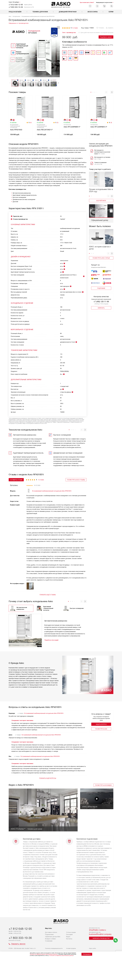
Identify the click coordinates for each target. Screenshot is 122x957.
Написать (101, 308)
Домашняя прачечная (67, 12)
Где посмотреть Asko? (87, 2)
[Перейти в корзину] (104, 6)
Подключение (49, 934)
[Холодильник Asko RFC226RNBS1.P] (101, 107)
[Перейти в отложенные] (90, 6)
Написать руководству (101, 938)
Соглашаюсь (87, 954)
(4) (31, 122)
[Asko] (61, 5)
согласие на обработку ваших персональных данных (43, 954)
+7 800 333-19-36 (16, 7)
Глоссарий (69, 934)
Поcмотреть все (101, 729)
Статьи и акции (71, 932)
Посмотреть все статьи (101, 258)
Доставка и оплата (51, 932)
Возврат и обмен (50, 938)
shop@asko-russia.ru (97, 930)
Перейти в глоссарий (51, 640)
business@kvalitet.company (100, 934)
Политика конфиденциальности (54, 948)
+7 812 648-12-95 (16, 5)
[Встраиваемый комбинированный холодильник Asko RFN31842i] (20, 107)
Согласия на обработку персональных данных (61, 955)
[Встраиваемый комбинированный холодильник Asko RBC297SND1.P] (47, 107)
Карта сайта (92, 948)
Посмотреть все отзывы (76, 480)
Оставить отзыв (16, 480)
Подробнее (101, 288)
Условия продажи (71, 948)
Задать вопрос (101, 724)
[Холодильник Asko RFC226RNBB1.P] (74, 107)
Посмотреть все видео (103, 785)
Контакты (69, 938)
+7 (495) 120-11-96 (101, 302)
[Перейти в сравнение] (97, 6)
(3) (57, 122)
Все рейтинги (101, 200)
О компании (48, 941)
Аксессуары (93, 12)
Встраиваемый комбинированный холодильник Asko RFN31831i (44, 713)
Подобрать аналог (106, 37)
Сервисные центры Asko (52, 936)
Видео (68, 936)
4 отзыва (75, 28)
